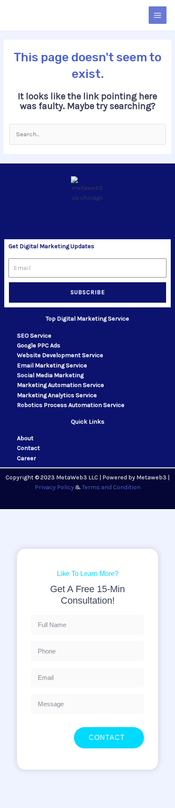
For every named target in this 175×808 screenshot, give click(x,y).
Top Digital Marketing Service (87, 318)
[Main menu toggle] (158, 15)
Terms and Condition (111, 487)
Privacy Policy (54, 487)
